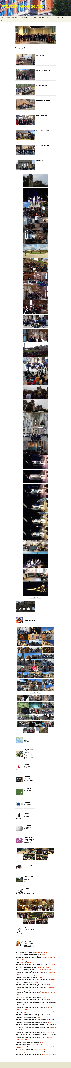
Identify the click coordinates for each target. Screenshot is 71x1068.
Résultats (35, 952)
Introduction (44, 992)
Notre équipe (41, 17)
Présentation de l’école (12, 17)
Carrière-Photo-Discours (43, 967)
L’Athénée (33, 17)
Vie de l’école (50, 17)
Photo (50, 969)
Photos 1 (40, 952)
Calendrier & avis (59, 17)
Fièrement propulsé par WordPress (35, 1065)
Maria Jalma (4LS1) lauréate (48, 956)
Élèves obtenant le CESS (42, 969)
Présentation (23, 962)
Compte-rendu (51, 964)
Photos (43, 954)
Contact (3, 20)
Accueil (2, 17)
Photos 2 (46, 952)
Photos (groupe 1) (47, 957)
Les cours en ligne (24, 17)
